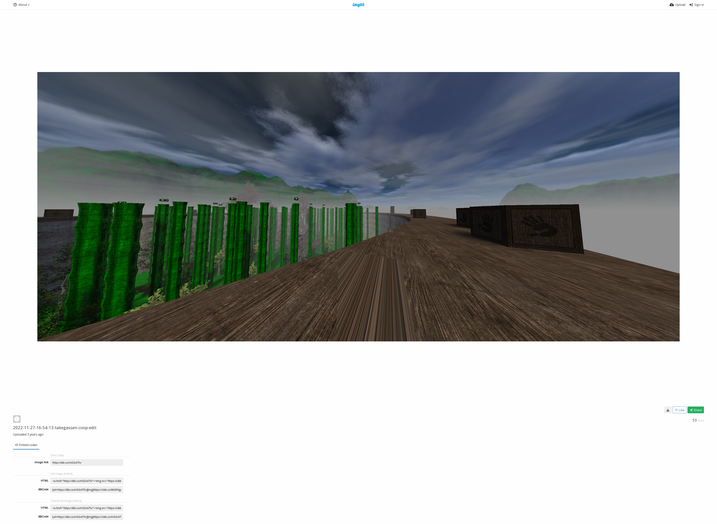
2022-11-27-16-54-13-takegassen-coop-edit (55, 427)
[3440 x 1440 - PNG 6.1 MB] (668, 410)
